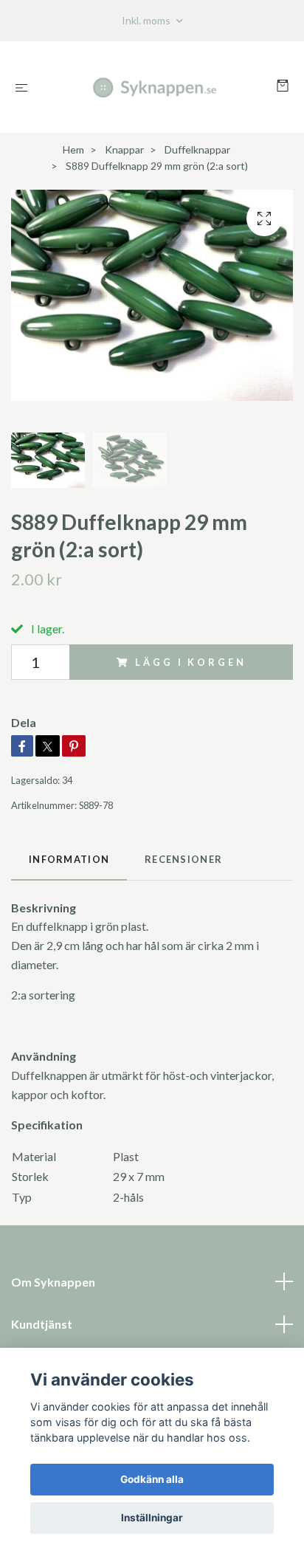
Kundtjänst (41, 1324)
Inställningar (152, 1518)
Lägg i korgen (190, 662)
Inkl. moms (147, 20)
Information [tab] (69, 859)
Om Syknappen (53, 1282)
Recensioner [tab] (183, 859)
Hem (73, 149)
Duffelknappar (197, 149)
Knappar (124, 149)
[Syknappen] (155, 87)
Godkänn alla (152, 1479)
